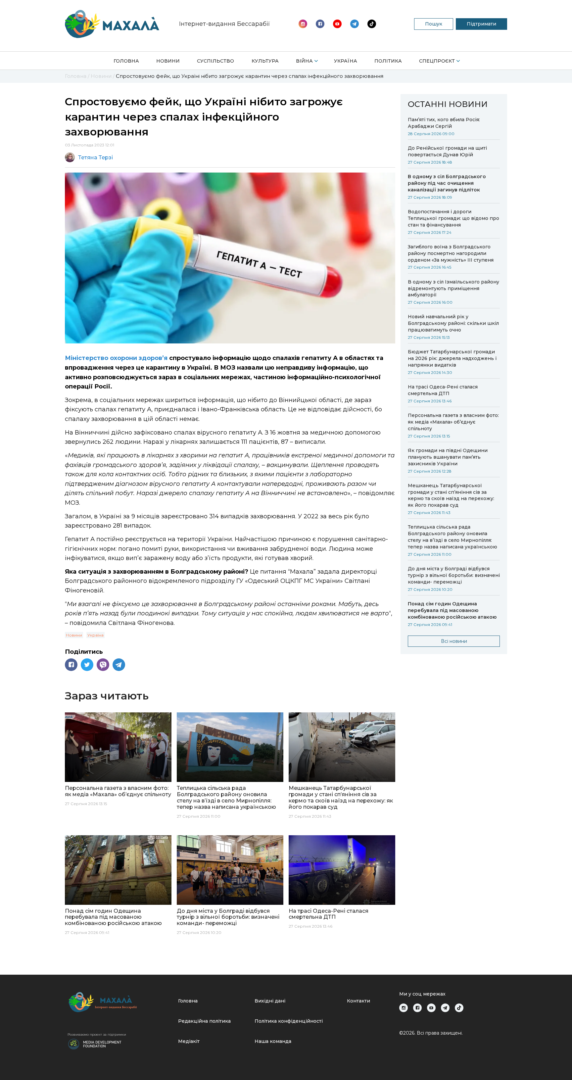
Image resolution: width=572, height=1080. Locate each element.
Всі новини (454, 641)
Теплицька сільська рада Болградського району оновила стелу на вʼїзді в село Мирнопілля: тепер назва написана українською (452, 537)
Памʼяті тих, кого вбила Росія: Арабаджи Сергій (444, 123)
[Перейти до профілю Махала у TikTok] (459, 1007)
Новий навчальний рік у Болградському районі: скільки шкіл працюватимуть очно (453, 323)
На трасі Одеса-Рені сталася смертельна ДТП (443, 390)
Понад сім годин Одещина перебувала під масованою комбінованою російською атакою (452, 610)
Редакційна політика (204, 1021)
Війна (304, 61)
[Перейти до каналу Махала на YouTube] (354, 24)
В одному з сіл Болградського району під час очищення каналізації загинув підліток (447, 183)
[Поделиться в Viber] (103, 664)
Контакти (358, 1001)
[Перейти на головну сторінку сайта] (112, 24)
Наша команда (273, 1041)
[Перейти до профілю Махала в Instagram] (303, 24)
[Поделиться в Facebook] (71, 664)
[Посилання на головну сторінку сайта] (120, 1002)
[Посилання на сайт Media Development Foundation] (95, 1043)
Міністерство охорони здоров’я (116, 358)
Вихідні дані (270, 1001)
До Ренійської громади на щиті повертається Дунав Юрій (447, 151)
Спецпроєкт (437, 61)
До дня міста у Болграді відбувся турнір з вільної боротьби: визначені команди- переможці (454, 575)
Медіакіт (189, 1041)
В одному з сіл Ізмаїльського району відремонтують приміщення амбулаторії (453, 288)
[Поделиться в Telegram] (119, 664)
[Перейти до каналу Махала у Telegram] (371, 24)
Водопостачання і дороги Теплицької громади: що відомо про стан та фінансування (453, 218)
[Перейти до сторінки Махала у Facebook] (320, 24)
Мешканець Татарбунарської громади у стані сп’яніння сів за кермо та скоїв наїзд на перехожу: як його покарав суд (451, 495)
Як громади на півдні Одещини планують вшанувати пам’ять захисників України (448, 457)
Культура (265, 61)
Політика (388, 61)
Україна (345, 61)
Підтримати (481, 24)
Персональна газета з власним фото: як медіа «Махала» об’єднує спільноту (453, 422)
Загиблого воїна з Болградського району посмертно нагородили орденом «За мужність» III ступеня (451, 253)
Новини (168, 61)
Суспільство (215, 61)
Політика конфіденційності (289, 1021)
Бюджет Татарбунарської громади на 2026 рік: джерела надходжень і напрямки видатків (452, 358)
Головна (126, 61)
